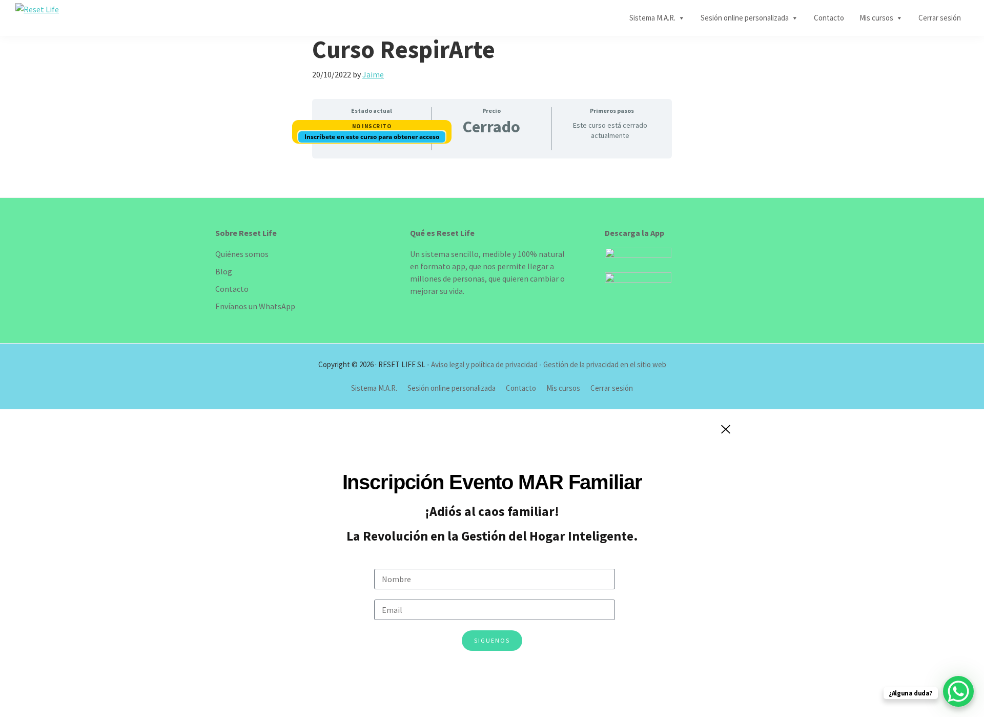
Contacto (232, 289)
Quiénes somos (242, 254)
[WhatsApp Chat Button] (958, 691)
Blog (223, 271)
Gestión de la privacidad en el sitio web (604, 364)
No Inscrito (372, 126)
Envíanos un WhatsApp (255, 306)
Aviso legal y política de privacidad (484, 364)
